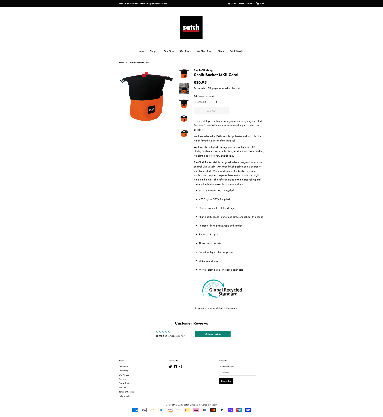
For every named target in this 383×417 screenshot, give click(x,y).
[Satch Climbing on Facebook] (175, 367)
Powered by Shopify (208, 404)
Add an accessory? (204, 96)
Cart (262, 3)
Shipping (212, 88)
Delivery (122, 379)
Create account (245, 3)
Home (141, 51)
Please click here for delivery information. (216, 308)
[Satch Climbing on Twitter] (170, 367)
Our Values (124, 374)
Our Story (169, 51)
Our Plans (185, 51)
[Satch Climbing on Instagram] (180, 367)
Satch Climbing (191, 404)
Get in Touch (125, 383)
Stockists (123, 387)
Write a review (213, 334)
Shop (153, 51)
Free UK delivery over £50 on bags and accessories (143, 3)
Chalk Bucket (209, 166)
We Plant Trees (204, 51)
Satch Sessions (237, 51)
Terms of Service (126, 391)
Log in (230, 3)
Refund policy (125, 395)
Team (221, 51)
